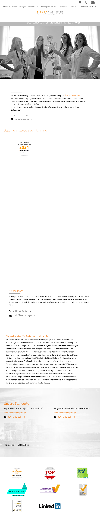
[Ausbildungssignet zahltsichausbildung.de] (17, 489)
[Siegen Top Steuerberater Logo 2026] (50, 473)
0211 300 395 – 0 (21, 115)
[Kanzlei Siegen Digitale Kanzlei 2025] (83, 473)
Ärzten (67, 95)
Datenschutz (23, 445)
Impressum (9, 445)
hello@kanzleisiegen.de (23, 119)
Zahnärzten (75, 95)
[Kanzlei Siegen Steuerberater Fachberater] (50, 489)
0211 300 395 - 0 (16, 416)
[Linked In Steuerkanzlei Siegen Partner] (50, 505)
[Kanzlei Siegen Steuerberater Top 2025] (17, 473)
